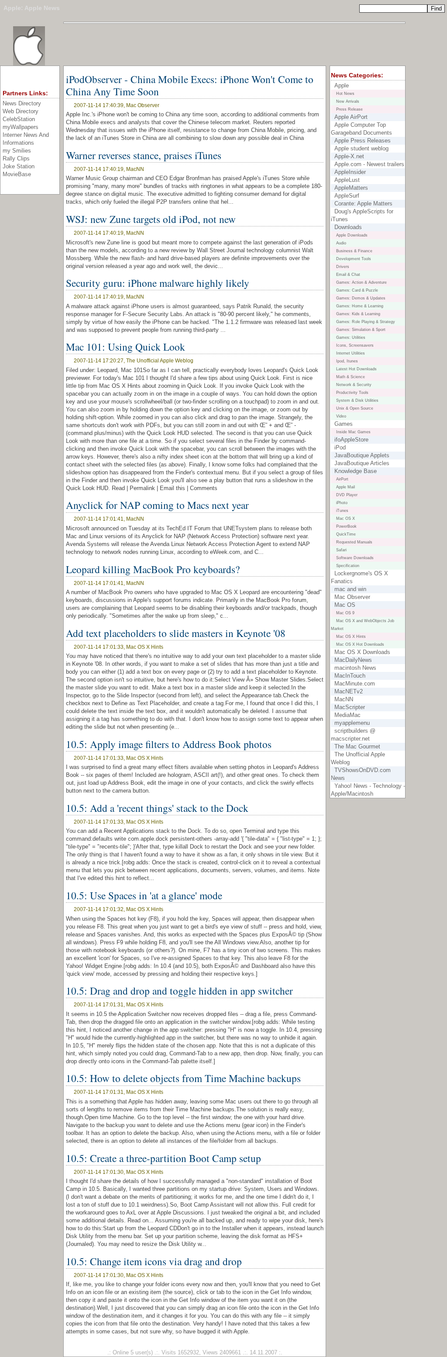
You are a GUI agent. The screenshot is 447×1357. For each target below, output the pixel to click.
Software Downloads (355, 558)
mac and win (350, 589)
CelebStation (19, 119)
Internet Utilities (350, 353)
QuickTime (346, 534)
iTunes (342, 510)
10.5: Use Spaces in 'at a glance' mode (144, 895)
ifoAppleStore (351, 439)
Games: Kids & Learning (358, 314)
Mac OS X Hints (351, 636)
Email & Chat (348, 274)
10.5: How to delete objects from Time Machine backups (183, 1078)
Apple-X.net (349, 156)
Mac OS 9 (345, 613)
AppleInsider (350, 172)
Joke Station (18, 166)
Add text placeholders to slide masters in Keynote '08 (175, 633)
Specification (347, 566)
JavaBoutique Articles (361, 463)
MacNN (343, 699)
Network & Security (353, 385)
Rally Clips (16, 158)
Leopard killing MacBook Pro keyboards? (153, 569)
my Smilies (17, 150)
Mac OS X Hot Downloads (360, 644)
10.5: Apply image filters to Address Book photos (169, 744)
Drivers (342, 266)
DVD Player (347, 495)
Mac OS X (345, 518)
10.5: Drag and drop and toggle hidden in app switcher (179, 991)
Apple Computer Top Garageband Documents (361, 129)
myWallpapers (20, 127)
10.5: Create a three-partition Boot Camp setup (163, 1158)
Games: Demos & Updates (360, 298)
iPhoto (341, 503)
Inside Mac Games (353, 432)
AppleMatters (351, 187)
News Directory (22, 103)
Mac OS (344, 605)
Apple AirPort (351, 117)
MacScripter (349, 707)
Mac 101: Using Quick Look (125, 347)
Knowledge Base (355, 471)
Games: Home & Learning (359, 306)
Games (343, 424)
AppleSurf (346, 195)
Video (341, 416)
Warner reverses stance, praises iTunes (143, 155)
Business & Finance (354, 251)
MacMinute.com (354, 683)
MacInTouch (349, 675)
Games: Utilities (350, 337)
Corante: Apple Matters (363, 203)
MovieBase (17, 174)
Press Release (349, 109)
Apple (12, 7)
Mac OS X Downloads (362, 652)
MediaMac (347, 715)
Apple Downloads (352, 235)
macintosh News (355, 668)
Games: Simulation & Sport (360, 329)
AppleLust (347, 180)
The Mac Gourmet (357, 746)
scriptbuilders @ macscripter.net (353, 734)
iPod (340, 447)
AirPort (342, 479)
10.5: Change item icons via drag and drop (154, 1261)
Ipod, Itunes (347, 361)
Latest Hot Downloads (356, 369)
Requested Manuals (354, 542)
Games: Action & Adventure (361, 282)
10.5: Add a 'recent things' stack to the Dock (157, 808)
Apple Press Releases (362, 140)
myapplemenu (352, 723)
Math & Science (350, 377)
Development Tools (353, 259)
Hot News (345, 93)
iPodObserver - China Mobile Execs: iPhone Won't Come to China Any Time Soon (189, 85)
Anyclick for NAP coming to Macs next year (157, 505)
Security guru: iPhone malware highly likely (157, 283)
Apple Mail (345, 487)
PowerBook (346, 526)
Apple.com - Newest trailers (369, 164)
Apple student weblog (361, 148)
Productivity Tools (352, 392)
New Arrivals (347, 101)
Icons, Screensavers (355, 345)
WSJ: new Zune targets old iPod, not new (151, 219)
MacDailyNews (353, 660)
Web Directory (20, 111)
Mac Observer (352, 597)
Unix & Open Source (354, 408)
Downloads (348, 227)
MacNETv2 (348, 691)
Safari (341, 550)
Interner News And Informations (26, 139)
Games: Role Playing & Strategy (365, 322)
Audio (341, 243)
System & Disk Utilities (357, 400)
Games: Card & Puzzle (357, 290)
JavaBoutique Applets (361, 455)
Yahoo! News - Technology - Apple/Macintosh (368, 790)
